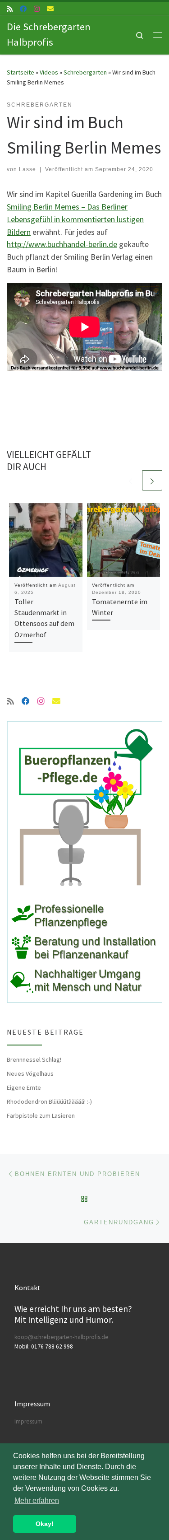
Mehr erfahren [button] (36, 1500)
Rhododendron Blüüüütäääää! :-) (49, 1101)
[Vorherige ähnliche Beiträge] (130, 480)
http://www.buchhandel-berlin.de (62, 244)
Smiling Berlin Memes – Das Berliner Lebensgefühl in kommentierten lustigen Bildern (75, 219)
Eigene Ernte (24, 1087)
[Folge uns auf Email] (50, 9)
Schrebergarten (85, 72)
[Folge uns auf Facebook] (23, 9)
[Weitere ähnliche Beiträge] (152, 480)
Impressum (28, 1421)
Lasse (27, 169)
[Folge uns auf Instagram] (37, 9)
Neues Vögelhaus (30, 1073)
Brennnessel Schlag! (34, 1059)
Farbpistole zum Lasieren (41, 1115)
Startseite (20, 72)
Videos (49, 72)
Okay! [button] (45, 1523)
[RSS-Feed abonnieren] (10, 9)
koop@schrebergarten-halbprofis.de (61, 1337)
